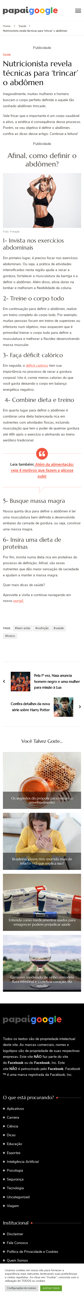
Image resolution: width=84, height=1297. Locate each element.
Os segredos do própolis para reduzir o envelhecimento (42, 800)
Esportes (14, 1153)
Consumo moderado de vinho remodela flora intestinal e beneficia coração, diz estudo (42, 981)
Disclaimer (15, 1234)
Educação (14, 1144)
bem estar (23, 628)
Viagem (13, 1206)
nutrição (43, 628)
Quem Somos (17, 1260)
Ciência (12, 1126)
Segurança (15, 1179)
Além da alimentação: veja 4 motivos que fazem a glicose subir (42, 470)
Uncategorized (18, 1197)
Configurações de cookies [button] (21, 1288)
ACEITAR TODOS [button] (51, 1288)
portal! (18, 600)
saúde (59, 628)
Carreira (13, 1117)
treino (11, 636)
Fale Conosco (17, 1242)
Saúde (7, 54)
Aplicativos (15, 1108)
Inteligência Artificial (23, 1161)
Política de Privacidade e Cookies (32, 1251)
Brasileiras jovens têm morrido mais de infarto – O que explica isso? (42, 861)
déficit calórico (37, 365)
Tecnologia (15, 1188)
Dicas (11, 1135)
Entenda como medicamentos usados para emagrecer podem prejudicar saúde (42, 922)
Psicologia (15, 1170)
